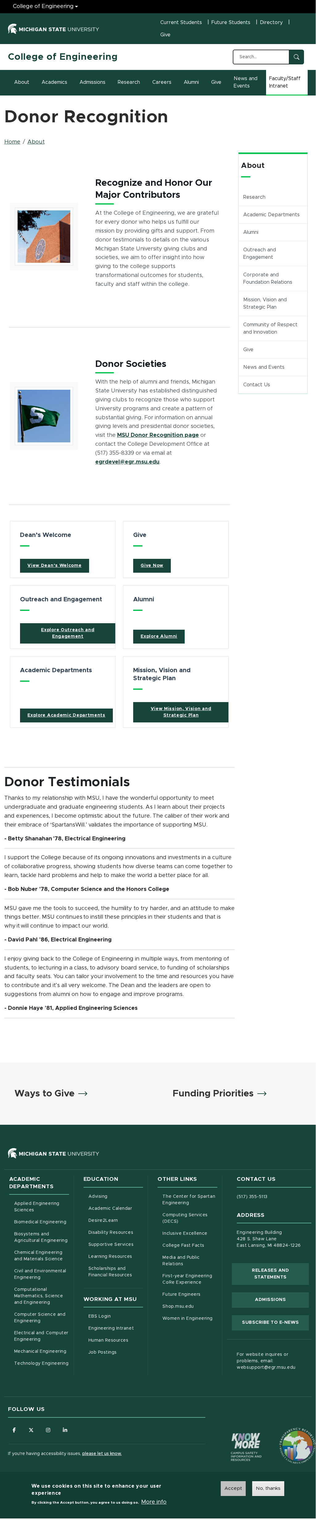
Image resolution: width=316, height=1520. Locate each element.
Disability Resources (115, 1232)
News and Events (245, 82)
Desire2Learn (115, 1220)
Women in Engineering (187, 1318)
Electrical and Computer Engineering (41, 1336)
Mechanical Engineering (40, 1351)
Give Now (152, 565)
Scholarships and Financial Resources (110, 1271)
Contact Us (256, 384)
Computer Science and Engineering (40, 1317)
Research (129, 82)
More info (153, 1502)
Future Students (230, 22)
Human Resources (115, 1340)
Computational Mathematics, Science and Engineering (41, 1296)
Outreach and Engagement (259, 253)
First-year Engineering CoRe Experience (187, 1279)
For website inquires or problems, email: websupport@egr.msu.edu (266, 1361)
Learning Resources (115, 1256)
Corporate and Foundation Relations (267, 278)
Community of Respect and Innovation (270, 328)
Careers (161, 82)
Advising (98, 1196)
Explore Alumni (159, 636)
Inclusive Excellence (184, 1233)
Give (165, 34)
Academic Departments (271, 214)
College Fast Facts (189, 1245)
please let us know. (102, 1454)
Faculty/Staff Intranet (288, 82)
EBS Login (115, 1316)
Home (12, 142)
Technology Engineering (41, 1363)
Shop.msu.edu (189, 1306)
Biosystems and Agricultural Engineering (41, 1237)
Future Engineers (181, 1294)
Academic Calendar (115, 1208)
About (21, 82)
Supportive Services (115, 1244)
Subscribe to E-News (275, 1322)
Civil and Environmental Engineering (40, 1274)
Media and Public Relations (180, 1260)
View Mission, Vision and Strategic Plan (181, 712)
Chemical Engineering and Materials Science (38, 1255)
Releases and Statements (280, 1273)
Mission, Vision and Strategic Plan (265, 303)
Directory (271, 22)
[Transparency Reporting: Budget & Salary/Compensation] (286, 1434)
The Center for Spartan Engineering (189, 1199)
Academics (54, 82)
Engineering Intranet (115, 1328)
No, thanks (268, 1488)
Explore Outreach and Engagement (67, 633)
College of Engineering (43, 6)
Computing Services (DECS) (189, 1218)
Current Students (181, 22)
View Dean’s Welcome (54, 565)
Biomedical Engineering (40, 1222)
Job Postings (115, 1352)
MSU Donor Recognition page (158, 435)
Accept (233, 1488)
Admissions (92, 82)
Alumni (191, 82)
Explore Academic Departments (66, 715)
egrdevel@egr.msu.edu (127, 462)
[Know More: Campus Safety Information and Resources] (234, 1434)
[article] (63, 549)
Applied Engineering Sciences (37, 1206)
